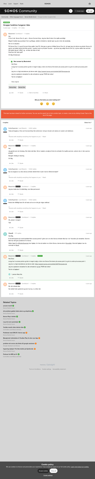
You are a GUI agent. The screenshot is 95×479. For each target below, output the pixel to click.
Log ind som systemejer (10, 322)
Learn (10, 4)
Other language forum (16, 17)
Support (16, 4)
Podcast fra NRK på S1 (10, 354)
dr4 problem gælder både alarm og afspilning (17, 311)
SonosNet (69, 243)
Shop (5, 4)
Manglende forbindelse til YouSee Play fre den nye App (20, 338)
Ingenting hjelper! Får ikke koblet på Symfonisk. (18, 349)
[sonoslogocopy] (47, 3)
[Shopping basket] (89, 4)
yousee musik (7, 306)
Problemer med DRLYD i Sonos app (14, 333)
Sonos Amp (12, 87)
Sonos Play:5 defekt (9, 316)
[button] (2, 11)
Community (4, 17)
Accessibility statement (59, 369)
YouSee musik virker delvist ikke (13, 327)
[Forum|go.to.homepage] (21, 11)
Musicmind (11, 33)
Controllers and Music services (12, 329)
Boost (17, 245)
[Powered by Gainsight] (47, 365)
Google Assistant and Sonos (11, 346)
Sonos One (21, 87)
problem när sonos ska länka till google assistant (19, 343)
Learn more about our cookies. (80, 467)
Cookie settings (46, 369)
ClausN (10, 233)
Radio (21, 4)
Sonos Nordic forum (30, 17)
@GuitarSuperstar (23, 243)
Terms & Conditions (35, 369)
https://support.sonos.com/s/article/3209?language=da (54, 71)
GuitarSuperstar (13, 128)
